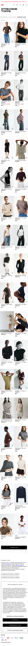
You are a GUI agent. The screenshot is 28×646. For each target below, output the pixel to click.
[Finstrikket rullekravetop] (21, 32)
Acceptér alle (15, 619)
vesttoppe (8, 563)
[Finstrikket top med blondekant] (21, 292)
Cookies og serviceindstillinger (15, 630)
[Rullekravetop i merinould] (7, 408)
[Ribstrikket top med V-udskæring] (7, 321)
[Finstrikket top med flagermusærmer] (21, 206)
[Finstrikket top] (7, 32)
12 (21, 551)
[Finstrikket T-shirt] (7, 465)
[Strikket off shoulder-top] (7, 119)
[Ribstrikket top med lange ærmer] (21, 408)
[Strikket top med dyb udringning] (21, 379)
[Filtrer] (26, 20)
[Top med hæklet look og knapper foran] (7, 235)
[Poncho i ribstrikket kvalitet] (7, 292)
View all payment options (6, 642)
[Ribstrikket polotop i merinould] (21, 494)
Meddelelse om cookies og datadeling (15, 616)
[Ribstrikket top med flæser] (7, 61)
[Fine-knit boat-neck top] (21, 119)
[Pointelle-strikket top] (21, 524)
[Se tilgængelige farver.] (16, 47)
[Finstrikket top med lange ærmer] (7, 350)
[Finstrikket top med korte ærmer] (21, 177)
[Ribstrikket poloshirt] (21, 264)
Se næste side (14, 547)
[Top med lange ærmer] (7, 436)
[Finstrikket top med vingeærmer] (21, 350)
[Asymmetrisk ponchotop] (21, 148)
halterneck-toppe (19, 565)
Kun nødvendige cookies (15, 625)
